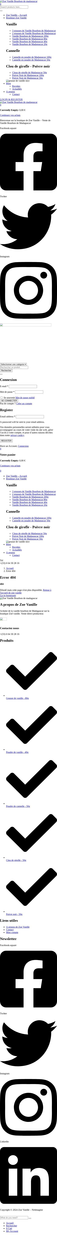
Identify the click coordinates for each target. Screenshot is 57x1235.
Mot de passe (7, 392)
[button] (0, 105)
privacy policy (17, 435)
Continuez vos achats (10, 115)
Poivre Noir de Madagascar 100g (28, 75)
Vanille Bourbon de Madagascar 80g (29, 39)
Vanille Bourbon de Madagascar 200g (30, 36)
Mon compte (12, 932)
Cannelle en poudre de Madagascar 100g (31, 57)
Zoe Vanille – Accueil (16, 15)
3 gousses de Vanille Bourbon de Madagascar (34, 30)
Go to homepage (8, 595)
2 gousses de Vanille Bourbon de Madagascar (34, 33)
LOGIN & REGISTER (11, 99)
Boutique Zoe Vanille (16, 17)
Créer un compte (24, 403)
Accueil (10, 568)
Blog (8, 83)
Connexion (23, 446)
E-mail (4, 386)
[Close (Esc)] (1, 374)
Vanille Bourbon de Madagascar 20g (29, 44)
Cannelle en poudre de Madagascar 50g (31, 60)
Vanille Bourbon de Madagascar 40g (29, 41)
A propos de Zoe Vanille (17, 927)
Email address (7, 416)
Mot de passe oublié (25, 397)
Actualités (17, 89)
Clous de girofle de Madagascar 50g (29, 72)
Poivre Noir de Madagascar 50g (27, 78)
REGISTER (6, 441)
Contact (16, 94)
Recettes (16, 86)
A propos (10, 91)
